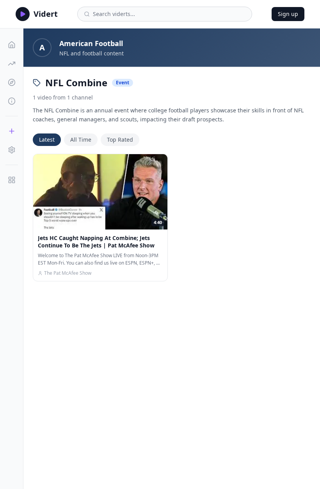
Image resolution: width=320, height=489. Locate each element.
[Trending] (11, 63)
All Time (80, 139)
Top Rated (120, 139)
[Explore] (11, 82)
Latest (47, 139)
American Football (91, 43)
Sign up (288, 14)
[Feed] (11, 44)
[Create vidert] (11, 131)
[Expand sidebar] (11, 179)
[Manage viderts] (11, 149)
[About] (11, 101)
